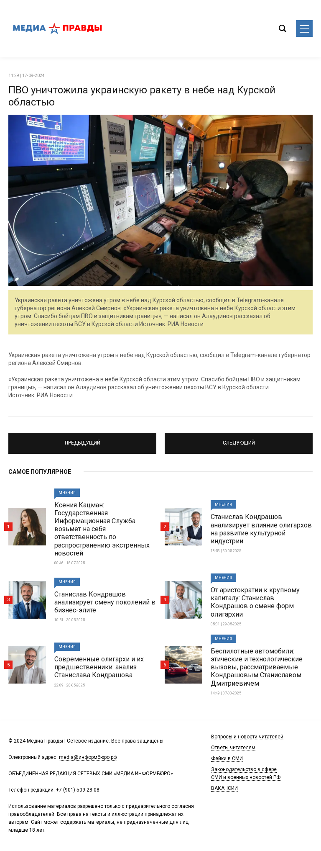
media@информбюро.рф (88, 757)
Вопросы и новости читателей (247, 737)
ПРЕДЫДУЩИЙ (82, 439)
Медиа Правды (58, 28)
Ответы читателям (233, 748)
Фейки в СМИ (227, 758)
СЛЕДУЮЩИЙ (239, 439)
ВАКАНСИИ (224, 788)
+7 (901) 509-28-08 (77, 790)
